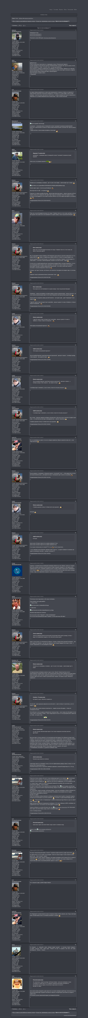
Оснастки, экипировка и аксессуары (45, 21)
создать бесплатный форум (70, 1015)
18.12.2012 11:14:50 (39, 149)
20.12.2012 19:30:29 (39, 753)
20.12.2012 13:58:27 (39, 437)
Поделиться (32, 30)
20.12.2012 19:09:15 (39, 693)
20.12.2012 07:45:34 (39, 180)
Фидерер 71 (15, 121)
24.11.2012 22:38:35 (39, 30)
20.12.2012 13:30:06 (39, 313)
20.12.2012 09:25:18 (39, 283)
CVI (13, 89)
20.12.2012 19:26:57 (39, 725)
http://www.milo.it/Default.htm (50, 37)
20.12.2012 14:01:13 (39, 501)
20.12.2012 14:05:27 (39, 532)
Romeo (13, 180)
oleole (13, 596)
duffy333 (14, 437)
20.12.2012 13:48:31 (39, 375)
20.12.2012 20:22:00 (39, 818)
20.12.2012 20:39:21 (39, 850)
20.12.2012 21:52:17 (39, 944)
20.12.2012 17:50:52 (39, 596)
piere (13, 60)
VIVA (13, 976)
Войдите (21, 18)
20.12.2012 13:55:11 (39, 407)
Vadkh (13, 313)
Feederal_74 (15, 660)
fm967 (13, 725)
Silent (13, 944)
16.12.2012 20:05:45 (39, 60)
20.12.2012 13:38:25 (39, 345)
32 (23, 25)
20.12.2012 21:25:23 (39, 911)
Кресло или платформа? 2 (35, 35)
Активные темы (43, 14)
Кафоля (14, 30)
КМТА (13, 149)
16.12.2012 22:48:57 (39, 121)
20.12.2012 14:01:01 (39, 470)
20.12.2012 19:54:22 (39, 775)
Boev (13, 210)
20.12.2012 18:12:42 (39, 629)
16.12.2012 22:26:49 (39, 89)
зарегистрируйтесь (29, 18)
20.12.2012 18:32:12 (39, 660)
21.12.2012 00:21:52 (39, 976)
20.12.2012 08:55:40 (39, 210)
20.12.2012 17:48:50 (39, 563)
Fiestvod (14, 775)
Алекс (13, 563)
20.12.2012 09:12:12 (39, 243)
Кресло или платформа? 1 (35, 34)
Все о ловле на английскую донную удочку (24, 21)
